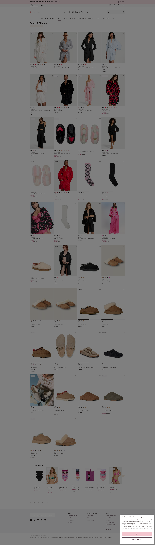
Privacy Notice (139, 528)
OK (137, 534)
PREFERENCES (137, 539)
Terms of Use (148, 528)
